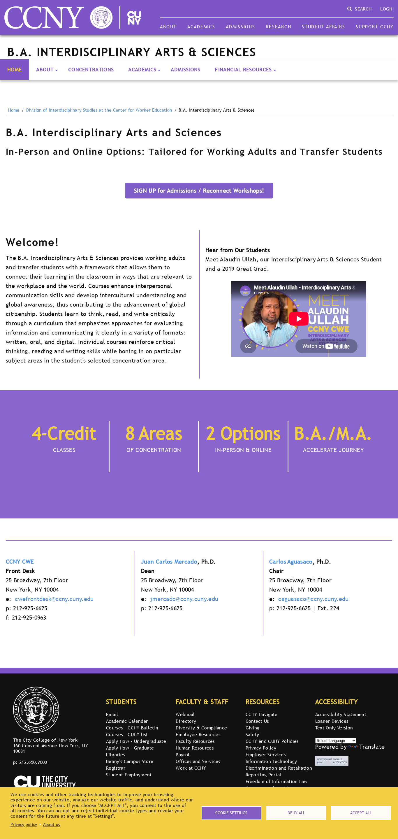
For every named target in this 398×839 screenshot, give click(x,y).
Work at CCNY (191, 768)
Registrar (115, 768)
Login (387, 8)
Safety (252, 734)
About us (51, 824)
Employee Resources (198, 734)
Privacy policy (23, 824)
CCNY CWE (20, 561)
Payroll (183, 754)
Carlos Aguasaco (291, 561)
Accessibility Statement (340, 714)
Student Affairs (323, 26)
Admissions (240, 26)
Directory (186, 721)
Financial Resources (243, 69)
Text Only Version (334, 727)
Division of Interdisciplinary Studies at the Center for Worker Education (99, 110)
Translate (372, 746)
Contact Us (257, 721)
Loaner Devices (331, 721)
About (168, 26)
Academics (201, 26)
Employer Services (266, 754)
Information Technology (271, 761)
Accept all (361, 812)
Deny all (296, 812)
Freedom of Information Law (277, 781)
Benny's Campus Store (129, 761)
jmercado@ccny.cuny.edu (184, 599)
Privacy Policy (261, 748)
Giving (253, 727)
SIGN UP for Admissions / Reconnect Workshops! (199, 190)
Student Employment (129, 774)
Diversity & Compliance (201, 727)
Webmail (185, 714)
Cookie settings (231, 812)
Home (14, 69)
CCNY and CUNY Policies (272, 741)
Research (278, 26)
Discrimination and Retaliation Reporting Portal (279, 771)
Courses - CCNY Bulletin (132, 727)
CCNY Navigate (262, 714)
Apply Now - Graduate (130, 748)
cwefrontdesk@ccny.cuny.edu (54, 599)
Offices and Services (198, 761)
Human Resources (195, 748)
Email (112, 714)
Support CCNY (375, 26)
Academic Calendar (127, 721)
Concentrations (91, 69)
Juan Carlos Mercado (169, 561)
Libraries (115, 754)
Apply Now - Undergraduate (136, 741)
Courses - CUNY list (127, 734)
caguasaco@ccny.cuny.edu (313, 599)
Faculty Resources (195, 741)
